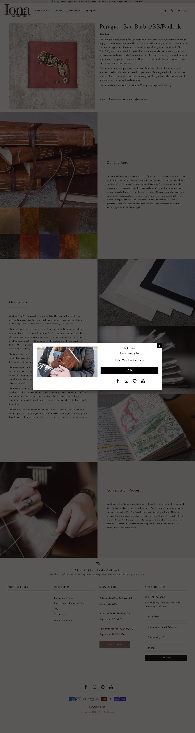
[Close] (159, 346)
